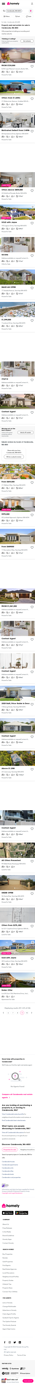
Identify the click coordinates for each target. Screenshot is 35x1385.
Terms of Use (21, 1355)
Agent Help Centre (9, 1329)
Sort (18, 16)
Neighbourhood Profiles (11, 1277)
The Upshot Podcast (9, 1321)
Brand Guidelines (8, 1235)
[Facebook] (5, 1342)
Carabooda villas (7, 1171)
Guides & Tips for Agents (11, 1318)
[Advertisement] (17, 157)
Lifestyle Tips (7, 1284)
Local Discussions (8, 1273)
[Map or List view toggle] (31, 11)
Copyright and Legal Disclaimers (12, 1193)
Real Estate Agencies (10, 1269)
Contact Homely (8, 1243)
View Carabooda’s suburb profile (13, 1114)
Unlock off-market (25, 432)
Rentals (5, 1258)
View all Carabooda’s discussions (13, 1132)
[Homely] (17, 1206)
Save (29, 16)
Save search (28, 1381)
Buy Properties (7, 1254)
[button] (17, 10)
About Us (6, 1224)
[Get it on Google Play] (21, 1213)
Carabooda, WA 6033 (13, 22)
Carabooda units (7, 1168)
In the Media (7, 1232)
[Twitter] (15, 1342)
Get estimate (27, 41)
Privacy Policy (8, 1355)
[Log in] (32, 3)
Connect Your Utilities (10, 1292)
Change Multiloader (9, 1306)
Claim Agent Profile (9, 1314)
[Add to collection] (32, 66)
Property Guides (8, 1280)
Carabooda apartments (10, 1165)
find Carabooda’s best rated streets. (14, 1120)
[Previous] (3, 1013)
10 (27, 1013)
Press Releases (7, 1228)
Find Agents (6, 1265)
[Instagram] (10, 1342)
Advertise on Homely (9, 1310)
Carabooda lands (8, 1174)
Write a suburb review (13, 457)
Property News (7, 1288)
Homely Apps (7, 1239)
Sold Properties (8, 1262)
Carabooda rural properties (11, 1177)
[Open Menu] (3, 3)
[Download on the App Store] (8, 1213)
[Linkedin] (20, 1342)
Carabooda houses (8, 1161)
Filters (8, 16)
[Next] (31, 1013)
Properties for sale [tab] (10, 1150)
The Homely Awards (9, 1325)
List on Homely (7, 1303)
